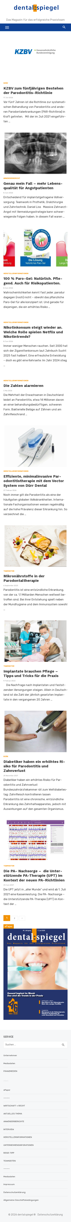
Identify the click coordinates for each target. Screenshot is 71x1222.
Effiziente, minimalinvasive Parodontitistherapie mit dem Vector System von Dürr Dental (33, 481)
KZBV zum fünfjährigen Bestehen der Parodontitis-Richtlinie (33, 90)
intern (5, 1081)
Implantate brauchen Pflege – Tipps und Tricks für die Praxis (30, 673)
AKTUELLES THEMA (12, 1113)
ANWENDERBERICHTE (13, 1121)
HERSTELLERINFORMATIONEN (15, 273)
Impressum (9, 1184)
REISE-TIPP (8, 1153)
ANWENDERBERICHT (11, 178)
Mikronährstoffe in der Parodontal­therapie (24, 578)
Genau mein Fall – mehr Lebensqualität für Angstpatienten (33, 185)
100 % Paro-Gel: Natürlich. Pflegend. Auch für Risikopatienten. (32, 280)
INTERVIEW (8, 1129)
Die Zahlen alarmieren (23, 385)
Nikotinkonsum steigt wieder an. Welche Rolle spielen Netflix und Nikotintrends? (33, 332)
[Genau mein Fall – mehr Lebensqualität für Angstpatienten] (35, 153)
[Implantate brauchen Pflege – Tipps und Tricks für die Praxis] (35, 641)
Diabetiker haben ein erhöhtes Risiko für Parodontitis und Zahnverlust (34, 766)
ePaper (6, 1090)
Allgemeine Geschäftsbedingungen (21, 1200)
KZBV (5, 83)
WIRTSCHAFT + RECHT (14, 1105)
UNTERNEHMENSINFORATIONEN (18, 1145)
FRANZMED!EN (10, 1071)
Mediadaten (9, 1063)
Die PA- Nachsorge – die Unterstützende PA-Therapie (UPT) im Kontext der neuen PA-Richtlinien (34, 875)
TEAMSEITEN (8, 571)
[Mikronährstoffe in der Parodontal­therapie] (35, 546)
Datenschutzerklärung (14, 1192)
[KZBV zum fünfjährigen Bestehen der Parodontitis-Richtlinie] (35, 58)
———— (6, 1098)
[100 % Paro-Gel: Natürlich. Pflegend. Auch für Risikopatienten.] (35, 248)
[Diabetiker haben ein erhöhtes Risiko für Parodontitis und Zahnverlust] (35, 731)
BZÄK (5, 756)
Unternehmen (10, 1055)
